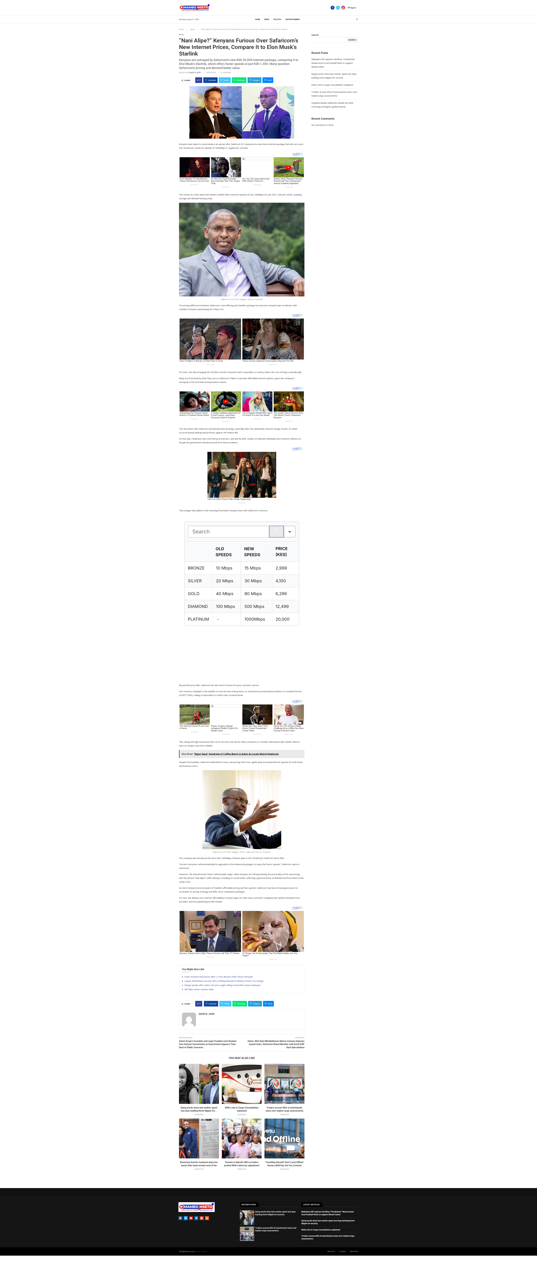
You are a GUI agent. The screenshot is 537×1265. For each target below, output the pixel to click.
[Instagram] (343, 8)
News (266, 19)
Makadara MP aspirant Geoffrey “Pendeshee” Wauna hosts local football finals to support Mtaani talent (333, 63)
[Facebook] (333, 8)
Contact (342, 1251)
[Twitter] (338, 8)
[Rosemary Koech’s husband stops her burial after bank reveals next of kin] (199, 1139)
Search (315, 34)
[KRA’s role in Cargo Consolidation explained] (242, 1084)
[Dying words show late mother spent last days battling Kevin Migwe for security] (199, 1084)
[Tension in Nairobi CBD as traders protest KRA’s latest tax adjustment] (242, 1139)
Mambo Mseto (201, 1251)
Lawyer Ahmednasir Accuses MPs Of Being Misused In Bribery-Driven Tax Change (223, 980)
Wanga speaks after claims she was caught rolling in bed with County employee (222, 985)
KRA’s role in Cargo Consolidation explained (332, 84)
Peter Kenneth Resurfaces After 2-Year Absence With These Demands (218, 976)
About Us (331, 1251)
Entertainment (293, 19)
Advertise (354, 1251)
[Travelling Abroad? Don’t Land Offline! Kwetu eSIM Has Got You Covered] (284, 1139)
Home (257, 19)
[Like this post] (200, 80)
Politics (277, 19)
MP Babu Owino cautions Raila (198, 989)
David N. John (195, 72)
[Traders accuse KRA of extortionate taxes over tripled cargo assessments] (284, 1084)
